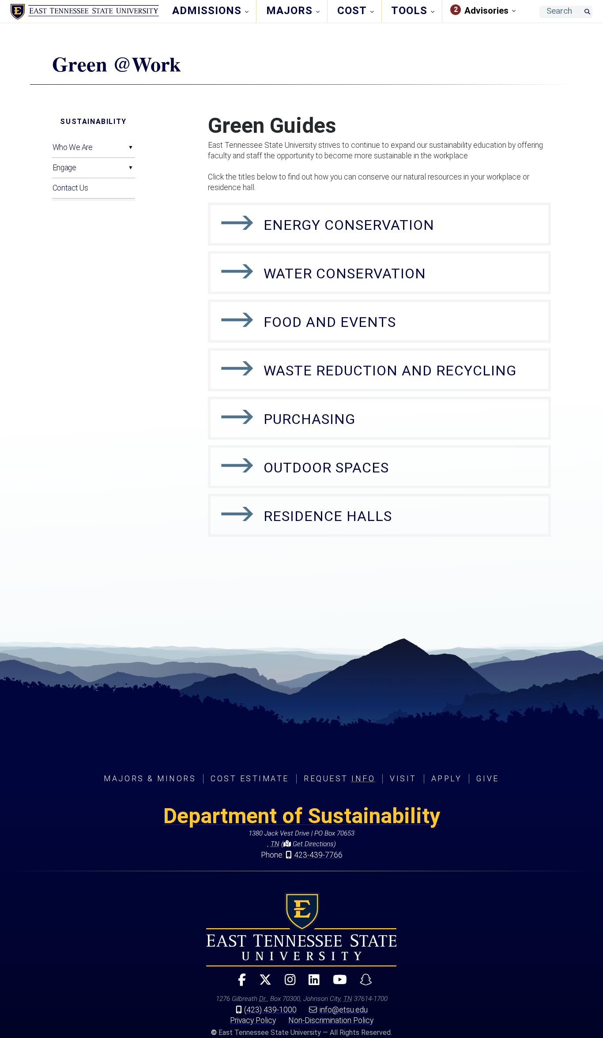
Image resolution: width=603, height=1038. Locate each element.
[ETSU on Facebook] (238, 983)
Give (487, 778)
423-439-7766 (318, 855)
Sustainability (93, 121)
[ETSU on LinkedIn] (310, 983)
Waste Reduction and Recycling (390, 370)
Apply (446, 778)
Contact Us (70, 188)
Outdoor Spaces (326, 467)
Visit (403, 778)
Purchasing (309, 419)
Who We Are (73, 147)
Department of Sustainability (301, 815)
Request (339, 778)
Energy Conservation (349, 225)
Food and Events (330, 322)
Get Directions (312, 844)
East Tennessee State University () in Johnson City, (301, 929)
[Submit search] (587, 12)
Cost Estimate (250, 778)
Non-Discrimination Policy (330, 1020)
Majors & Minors (150, 778)
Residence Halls (328, 516)
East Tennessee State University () (85, 11)
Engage (64, 167)
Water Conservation (345, 273)
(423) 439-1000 (270, 1009)
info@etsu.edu (344, 1009)
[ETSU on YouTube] (336, 983)
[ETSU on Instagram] (286, 983)
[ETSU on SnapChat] (362, 983)
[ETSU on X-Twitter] (262, 983)
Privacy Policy (253, 1020)
